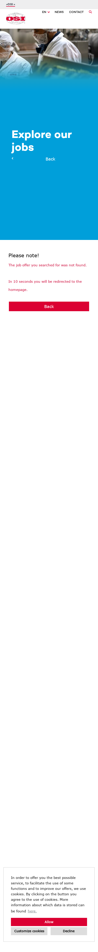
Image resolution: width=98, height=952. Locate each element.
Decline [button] (69, 931)
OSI (11, 4)
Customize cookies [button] (29, 931)
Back (49, 158)
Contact (76, 12)
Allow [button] (49, 922)
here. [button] (32, 911)
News (59, 12)
